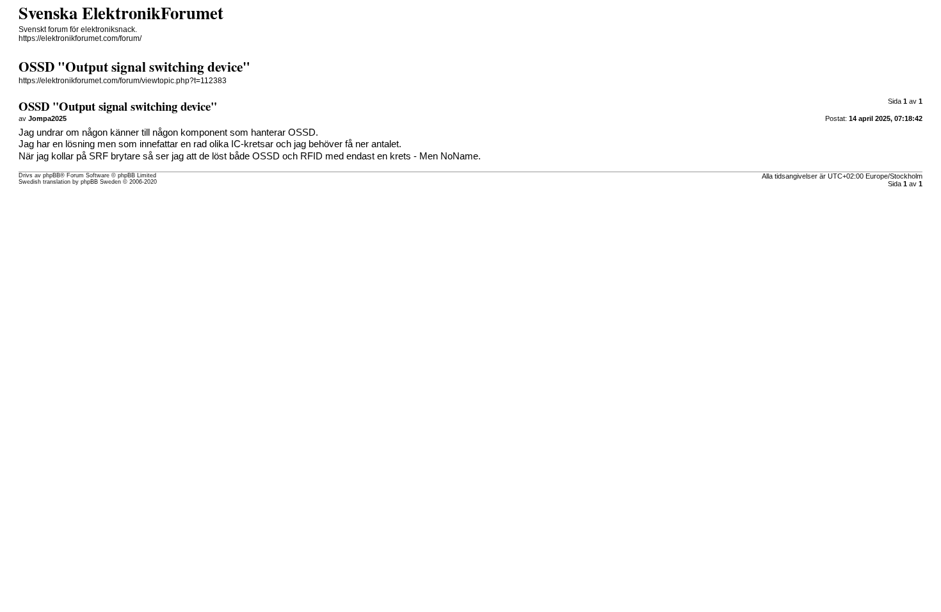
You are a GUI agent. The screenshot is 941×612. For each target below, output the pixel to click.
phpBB (51, 175)
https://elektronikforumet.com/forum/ (80, 38)
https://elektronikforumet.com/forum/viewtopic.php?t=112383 (123, 80)
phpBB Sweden (101, 182)
